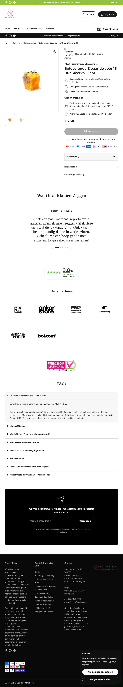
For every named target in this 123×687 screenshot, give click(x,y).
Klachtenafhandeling (44, 597)
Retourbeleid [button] (70, 167)
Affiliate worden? (42, 608)
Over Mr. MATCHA (43, 604)
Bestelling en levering (44, 575)
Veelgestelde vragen (44, 611)
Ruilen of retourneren (44, 601)
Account (90, 14)
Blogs (37, 572)
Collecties (16, 43)
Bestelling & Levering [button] (74, 174)
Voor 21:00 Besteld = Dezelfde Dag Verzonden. (61, 2)
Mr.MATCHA (27, 683)
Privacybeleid (41, 589)
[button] (107, 14)
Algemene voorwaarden (45, 586)
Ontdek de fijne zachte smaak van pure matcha (61, 36)
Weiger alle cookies (100, 679)
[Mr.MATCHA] (11, 14)
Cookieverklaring (42, 593)
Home (7, 43)
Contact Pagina (78, 581)
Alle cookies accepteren (100, 672)
